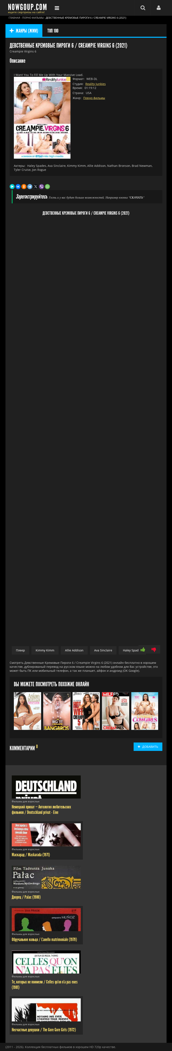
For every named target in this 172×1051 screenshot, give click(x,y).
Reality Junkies (95, 84)
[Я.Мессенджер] (12, 186)
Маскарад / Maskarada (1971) (31, 855)
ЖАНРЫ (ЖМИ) (27, 31)
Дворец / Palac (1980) (26, 897)
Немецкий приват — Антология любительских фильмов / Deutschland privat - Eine (41, 809)
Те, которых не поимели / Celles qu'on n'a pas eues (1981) (45, 984)
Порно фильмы (94, 98)
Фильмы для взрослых (25, 801)
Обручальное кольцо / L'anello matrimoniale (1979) (44, 939)
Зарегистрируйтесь (31, 196)
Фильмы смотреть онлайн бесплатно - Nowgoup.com (29, 8)
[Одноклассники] (23, 186)
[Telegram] (29, 186)
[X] (35, 186)
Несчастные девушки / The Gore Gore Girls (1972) (44, 1030)
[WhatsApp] (47, 186)
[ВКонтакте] (18, 186)
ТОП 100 (52, 31)
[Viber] (41, 186)
